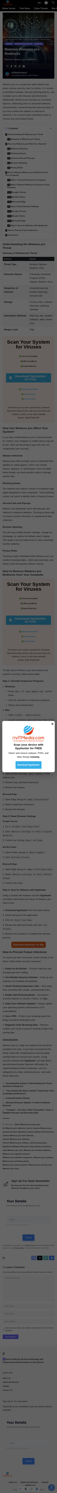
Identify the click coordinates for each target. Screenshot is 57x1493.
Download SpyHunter (28, 765)
